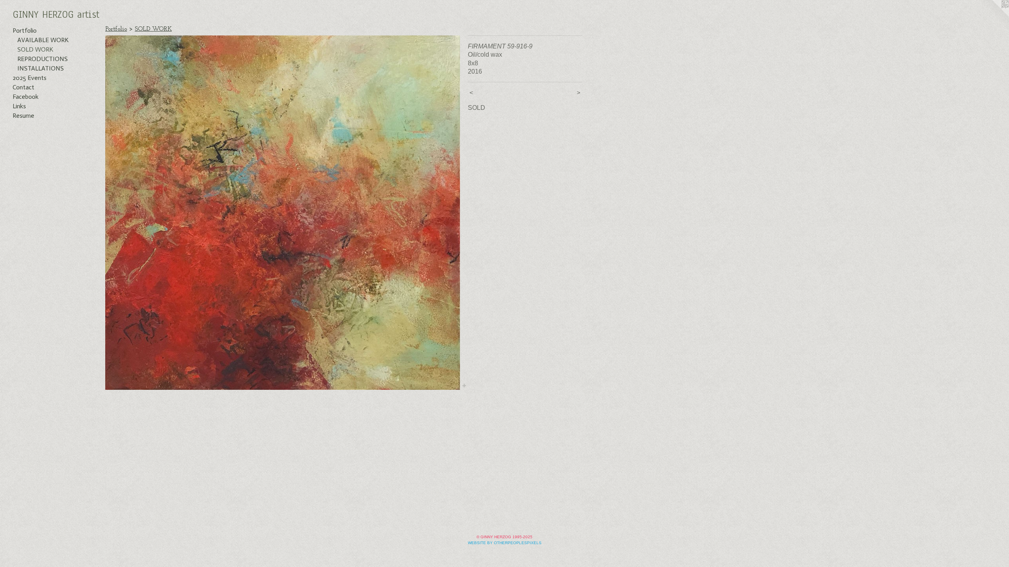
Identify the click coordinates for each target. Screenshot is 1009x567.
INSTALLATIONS (40, 68)
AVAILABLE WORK (43, 40)
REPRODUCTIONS (42, 59)
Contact (23, 87)
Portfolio (25, 30)
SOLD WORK (35, 49)
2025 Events (30, 78)
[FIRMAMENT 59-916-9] (282, 212)
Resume (23, 115)
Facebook (26, 96)
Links (19, 106)
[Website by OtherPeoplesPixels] (993, 16)
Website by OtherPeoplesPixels (505, 543)
